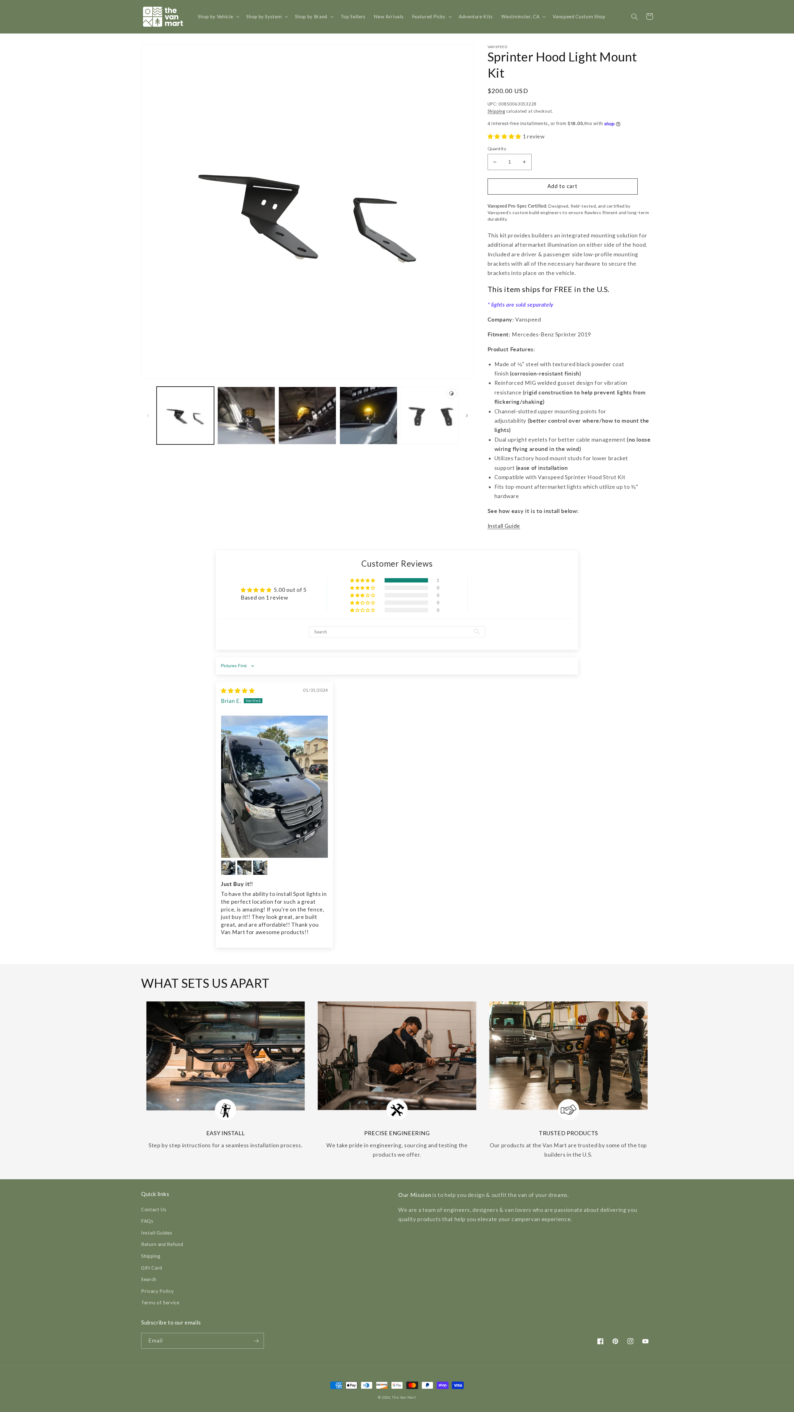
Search (148, 1279)
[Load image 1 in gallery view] (185, 415)
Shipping (496, 111)
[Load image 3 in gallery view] (307, 415)
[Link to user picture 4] (260, 867)
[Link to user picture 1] (274, 786)
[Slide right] (467, 415)
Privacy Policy (157, 1291)
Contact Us (154, 1209)
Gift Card (151, 1267)
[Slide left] (148, 415)
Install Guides (156, 1232)
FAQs (147, 1221)
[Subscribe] (256, 1341)
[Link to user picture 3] (244, 867)
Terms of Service (160, 1302)
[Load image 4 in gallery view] (368, 415)
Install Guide (504, 526)
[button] (218, 17)
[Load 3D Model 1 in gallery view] (429, 415)
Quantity (497, 148)
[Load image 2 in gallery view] (246, 415)
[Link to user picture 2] (228, 867)
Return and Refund (162, 1244)
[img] (238, 690)
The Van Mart (404, 1397)
